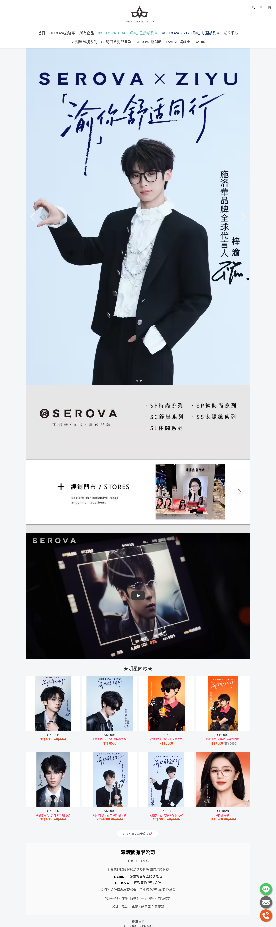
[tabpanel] (138, 216)
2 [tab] (140, 380)
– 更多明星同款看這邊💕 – (137, 834)
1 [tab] (136, 380)
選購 (55, 725)
